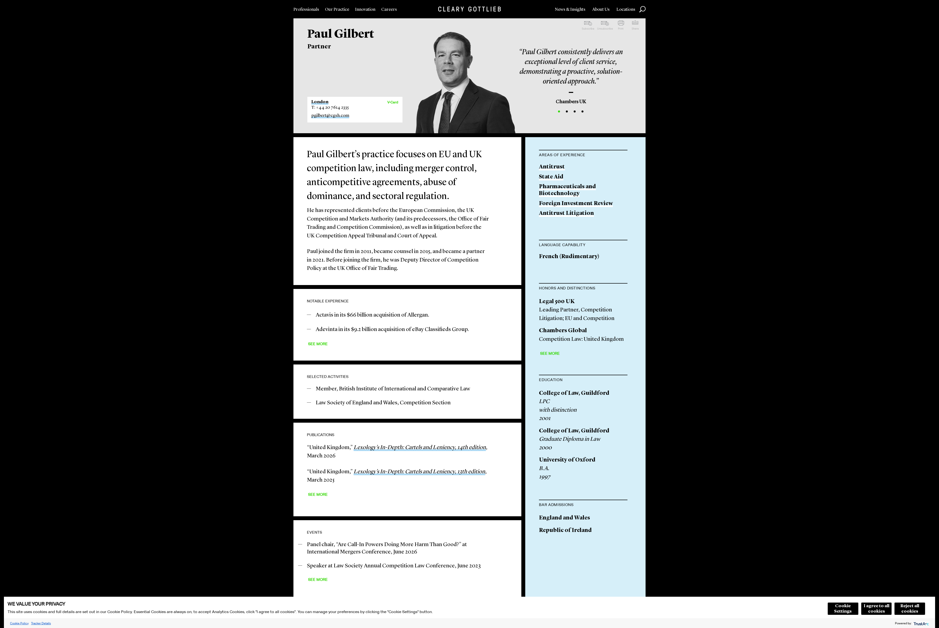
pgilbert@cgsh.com (330, 115)
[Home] (469, 9)
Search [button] (642, 9)
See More (318, 344)
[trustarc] (921, 623)
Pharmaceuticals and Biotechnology (567, 190)
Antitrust (552, 167)
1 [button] (559, 111)
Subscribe (588, 28)
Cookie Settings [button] (843, 609)
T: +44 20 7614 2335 (330, 107)
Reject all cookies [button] (909, 609)
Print (621, 28)
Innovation (365, 9)
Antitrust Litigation (566, 213)
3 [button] (575, 111)
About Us (601, 9)
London (319, 102)
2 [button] (567, 111)
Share (635, 28)
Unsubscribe (605, 28)
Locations (625, 9)
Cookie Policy (19, 623)
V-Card (392, 102)
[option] (571, 75)
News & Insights (570, 9)
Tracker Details (41, 623)
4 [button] (582, 111)
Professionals (306, 9)
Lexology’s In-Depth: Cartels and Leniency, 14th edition (420, 448)
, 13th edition (419, 472)
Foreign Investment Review (576, 204)
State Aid (551, 177)
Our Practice (337, 9)
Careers (389, 9)
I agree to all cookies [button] (876, 609)
